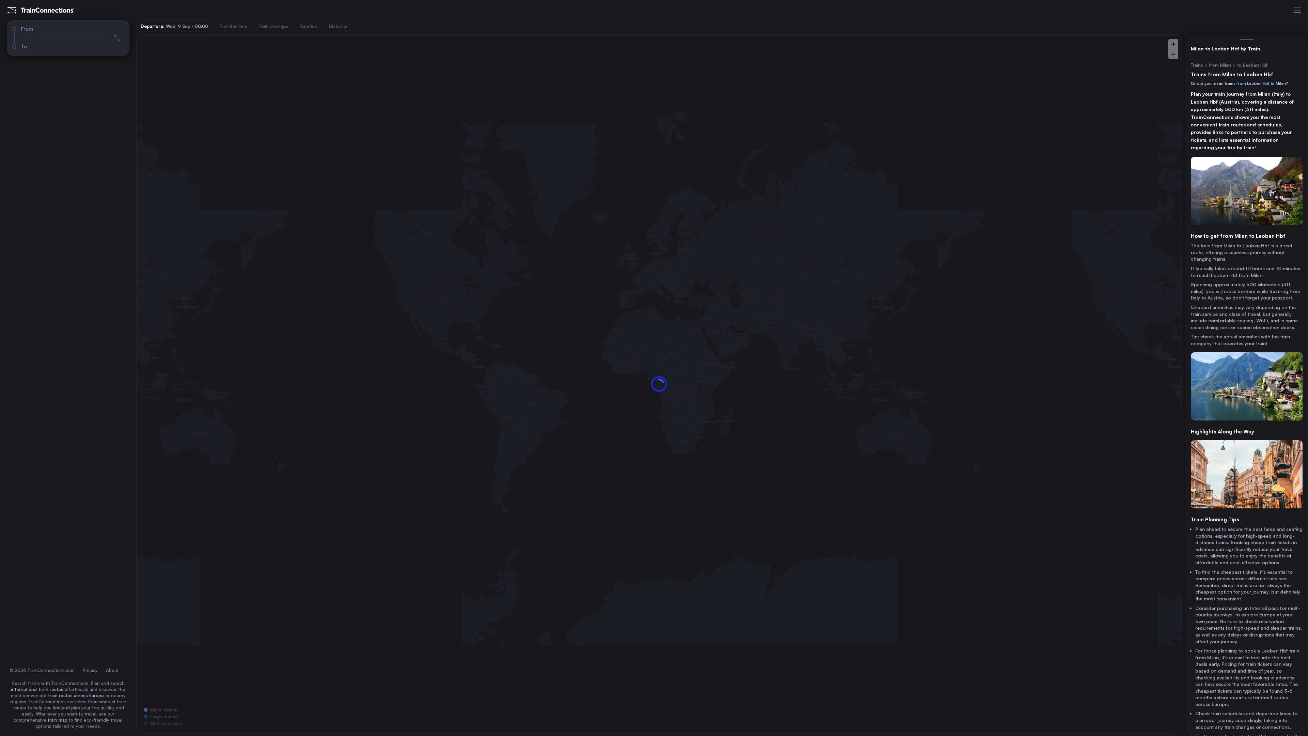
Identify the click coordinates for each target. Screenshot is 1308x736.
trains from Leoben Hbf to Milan (1255, 83)
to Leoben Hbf (1252, 65)
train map (57, 720)
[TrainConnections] (40, 10)
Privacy (90, 670)
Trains (1197, 65)
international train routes (37, 689)
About (112, 670)
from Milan (1220, 65)
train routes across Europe (76, 695)
